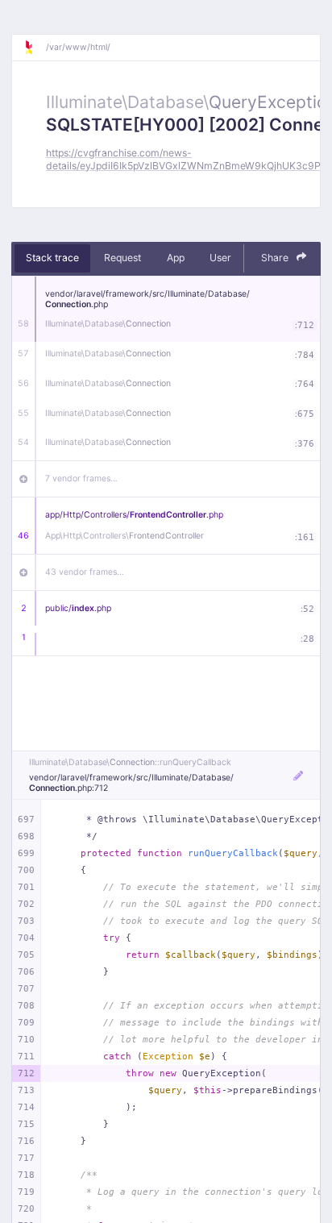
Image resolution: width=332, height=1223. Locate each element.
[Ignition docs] (34, 47)
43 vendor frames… (84, 572)
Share (276, 258)
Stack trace (52, 258)
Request (122, 258)
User (220, 258)
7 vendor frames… (81, 478)
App (176, 258)
